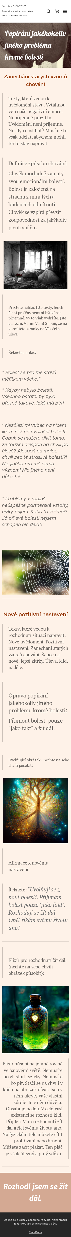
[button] (48, 11)
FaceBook (35, 1232)
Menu (65, 11)
